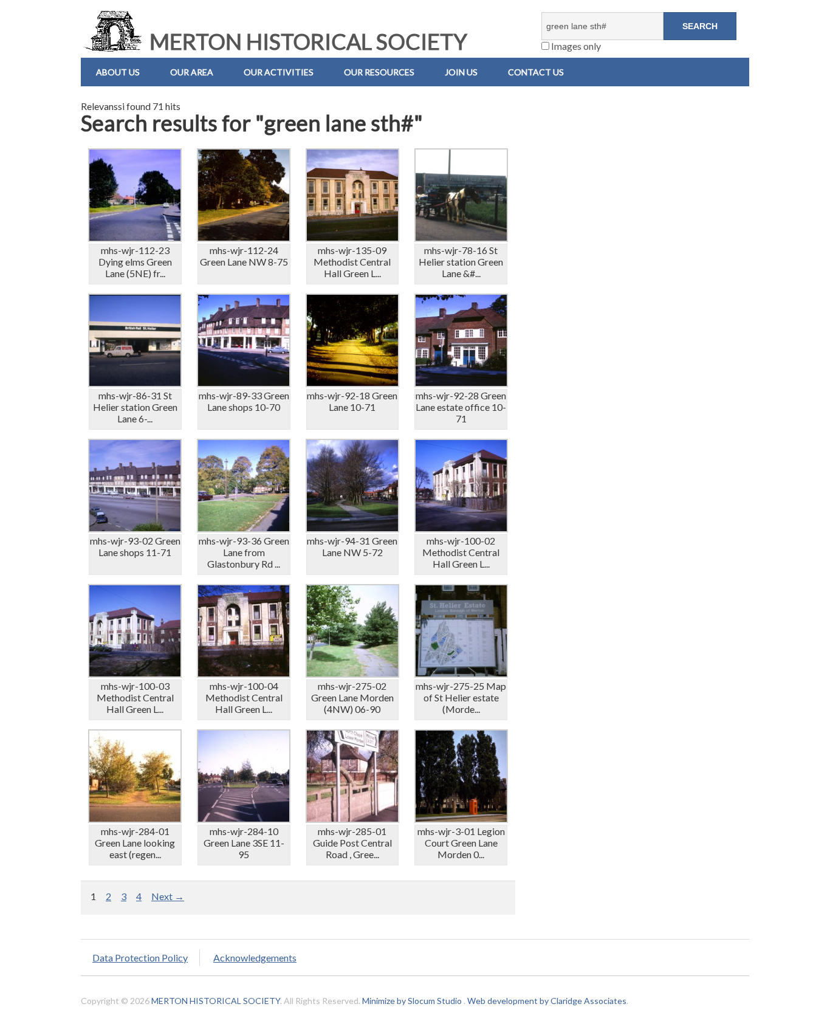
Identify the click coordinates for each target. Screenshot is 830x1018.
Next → (167, 896)
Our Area (191, 72)
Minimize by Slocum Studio (412, 1001)
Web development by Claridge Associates (546, 1001)
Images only (575, 46)
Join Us (461, 72)
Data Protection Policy (140, 957)
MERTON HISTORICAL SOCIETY (306, 41)
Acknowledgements (255, 957)
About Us (118, 72)
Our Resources (379, 72)
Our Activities (279, 72)
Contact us (536, 72)
